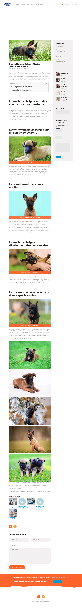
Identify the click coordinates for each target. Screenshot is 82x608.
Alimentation (58, 48)
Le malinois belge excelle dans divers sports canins (21, 90)
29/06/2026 (63, 81)
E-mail (57, 135)
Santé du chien (59, 56)
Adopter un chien (59, 46)
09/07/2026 (63, 75)
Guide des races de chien (61, 51)
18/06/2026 (63, 100)
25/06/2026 (63, 88)
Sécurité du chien (59, 58)
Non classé (11, 68)
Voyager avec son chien (60, 61)
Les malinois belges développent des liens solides (21, 89)
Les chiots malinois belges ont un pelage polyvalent (21, 86)
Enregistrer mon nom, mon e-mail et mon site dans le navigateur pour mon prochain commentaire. (27, 544)
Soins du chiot (58, 59)
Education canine (59, 49)
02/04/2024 (18, 68)
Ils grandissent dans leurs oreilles (17, 87)
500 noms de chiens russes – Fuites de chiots (65, 93)
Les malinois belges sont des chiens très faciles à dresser (22, 85)
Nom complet (59, 128)
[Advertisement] (41, 23)
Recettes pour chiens (60, 54)
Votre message (59, 141)
